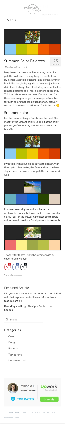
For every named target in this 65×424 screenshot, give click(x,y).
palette (12, 275)
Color (18, 67)
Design (12, 342)
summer (19, 275)
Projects (13, 348)
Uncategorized (17, 360)
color (7, 275)
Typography (15, 354)
